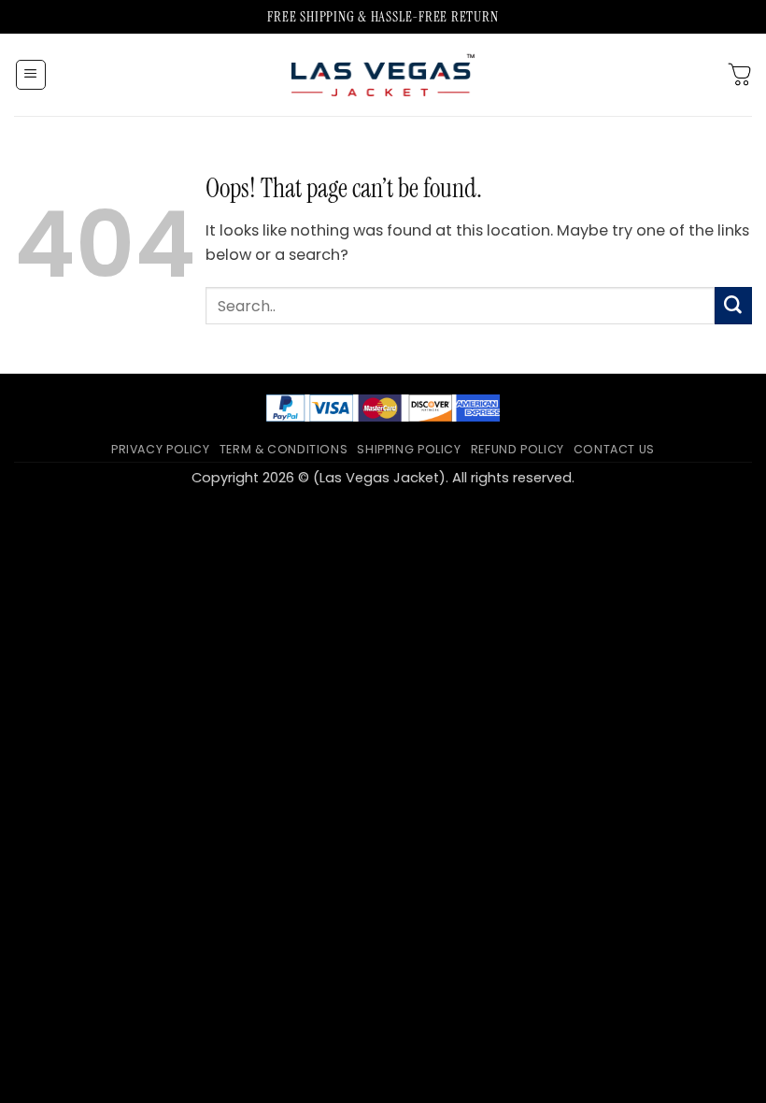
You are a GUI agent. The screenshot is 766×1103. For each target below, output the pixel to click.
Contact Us (614, 449)
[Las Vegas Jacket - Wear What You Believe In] (383, 74)
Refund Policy (517, 449)
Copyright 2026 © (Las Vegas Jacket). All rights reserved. (383, 477)
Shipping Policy (409, 449)
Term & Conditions (284, 449)
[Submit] (733, 305)
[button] (31, 75)
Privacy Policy (160, 449)
